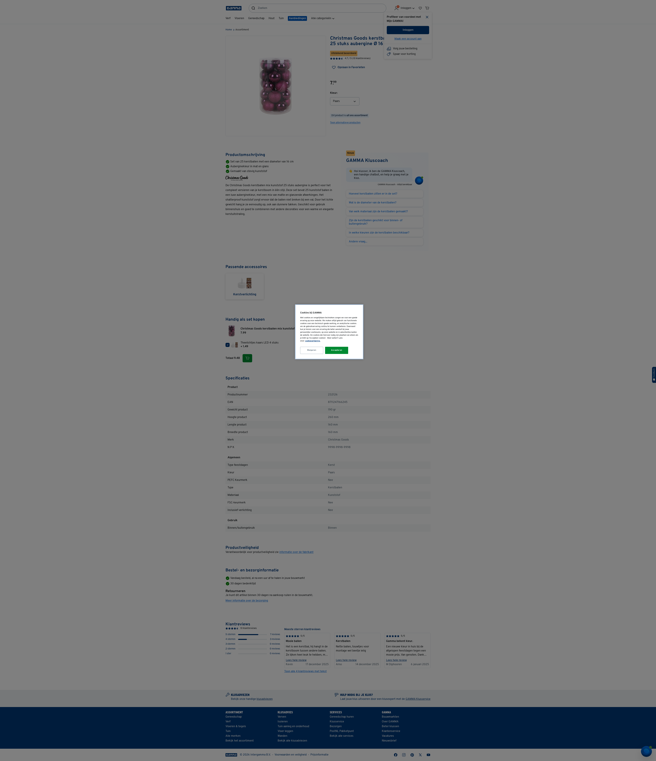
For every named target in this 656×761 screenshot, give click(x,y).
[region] (329, 331)
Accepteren (336, 350)
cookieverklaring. (312, 341)
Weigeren (311, 350)
